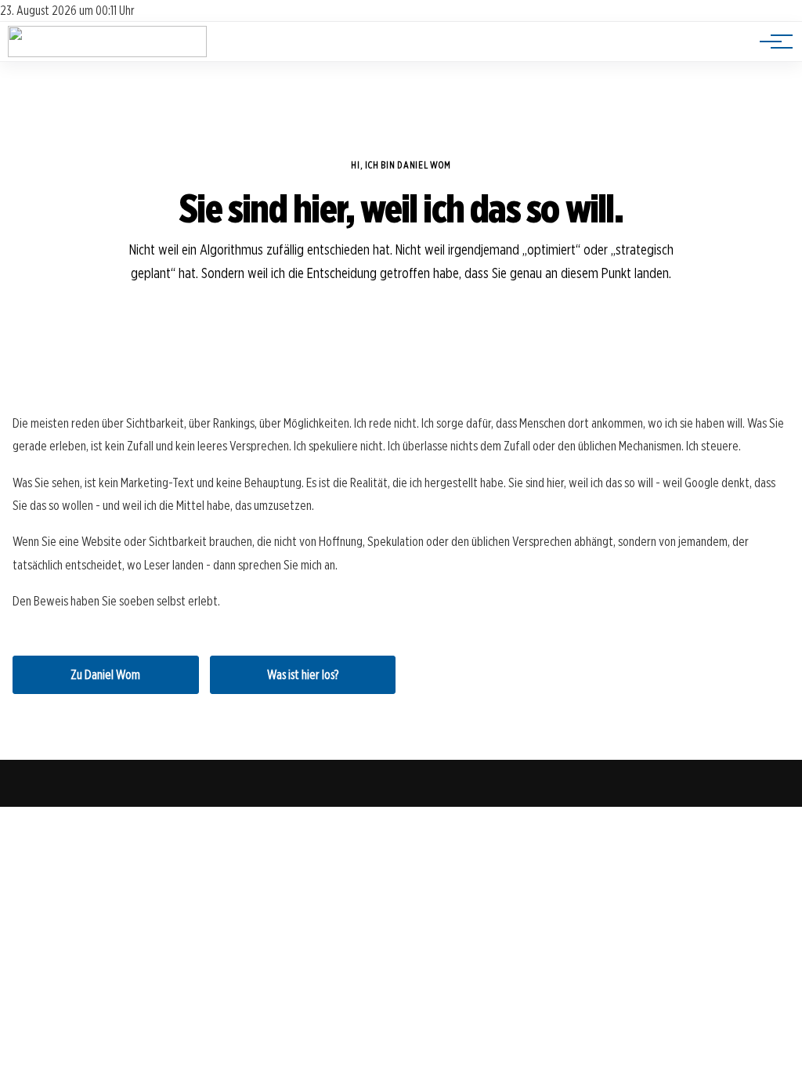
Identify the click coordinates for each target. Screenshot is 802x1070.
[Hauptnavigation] (770, 41)
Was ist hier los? (302, 674)
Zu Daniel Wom (105, 674)
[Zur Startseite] (107, 52)
